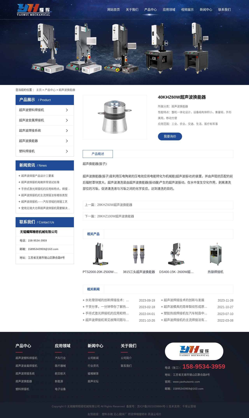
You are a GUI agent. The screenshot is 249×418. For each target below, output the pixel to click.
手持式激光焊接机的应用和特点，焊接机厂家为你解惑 (46, 188)
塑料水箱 (107, 414)
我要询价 (170, 136)
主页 (39, 89)
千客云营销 (189, 406)
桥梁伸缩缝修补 (137, 414)
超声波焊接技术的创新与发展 (184, 300)
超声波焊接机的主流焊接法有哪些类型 (44, 195)
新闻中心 (206, 9)
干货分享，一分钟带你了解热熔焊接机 (111, 306)
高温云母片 (154, 414)
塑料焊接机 (27, 151)
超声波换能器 (67, 89)
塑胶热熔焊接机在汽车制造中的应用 (189, 313)
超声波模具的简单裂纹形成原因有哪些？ (192, 306)
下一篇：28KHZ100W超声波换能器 (109, 216)
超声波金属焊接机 (31, 120)
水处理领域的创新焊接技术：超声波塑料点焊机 (118, 300)
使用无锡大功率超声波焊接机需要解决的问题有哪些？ (46, 208)
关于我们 (132, 9)
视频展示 (187, 9)
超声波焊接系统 (30, 130)
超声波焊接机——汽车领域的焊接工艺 (44, 201)
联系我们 (224, 9)
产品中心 (150, 9)
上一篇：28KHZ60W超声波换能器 (108, 204)
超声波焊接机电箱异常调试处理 (40, 182)
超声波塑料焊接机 (31, 110)
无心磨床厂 (120, 414)
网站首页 (113, 9)
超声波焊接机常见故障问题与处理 (108, 320)
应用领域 (169, 9)
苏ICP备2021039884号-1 (152, 406)
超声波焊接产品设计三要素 (37, 175)
